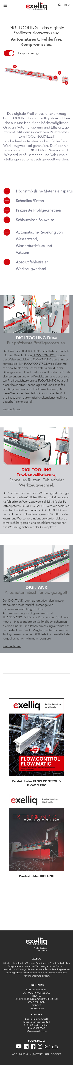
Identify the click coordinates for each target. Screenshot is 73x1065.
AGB (14, 1054)
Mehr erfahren (12, 409)
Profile (36, 995)
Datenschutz (41, 1054)
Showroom (36, 1008)
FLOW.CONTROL (44, 355)
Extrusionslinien (36, 989)
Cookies (56, 1054)
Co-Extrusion (36, 1002)
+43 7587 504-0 (37, 1028)
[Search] (59, 5)
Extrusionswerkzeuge (36, 992)
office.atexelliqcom (36, 1031)
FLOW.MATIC (42, 359)
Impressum (25, 1054)
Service (36, 1005)
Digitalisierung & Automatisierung (36, 998)
